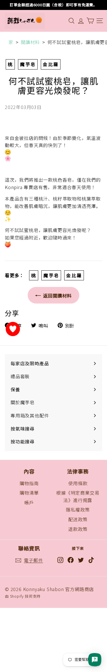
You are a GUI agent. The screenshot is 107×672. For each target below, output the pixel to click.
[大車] (90, 20)
